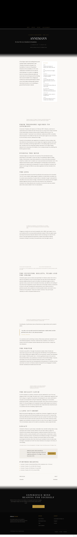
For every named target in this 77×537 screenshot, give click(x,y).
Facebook (65, 531)
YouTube (55, 523)
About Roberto (41, 518)
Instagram (56, 531)
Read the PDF (51, 453)
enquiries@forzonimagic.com (59, 518)
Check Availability (38, 506)
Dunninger (55, 479)
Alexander (22, 479)
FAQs (39, 523)
